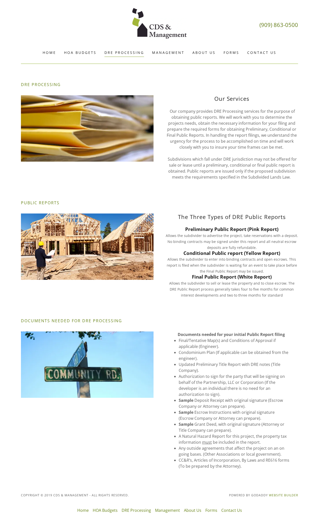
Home (49, 52)
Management (168, 52)
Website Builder (283, 495)
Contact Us (261, 52)
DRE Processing (124, 52)
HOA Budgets (80, 52)
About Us (204, 52)
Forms (231, 52)
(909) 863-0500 (278, 24)
